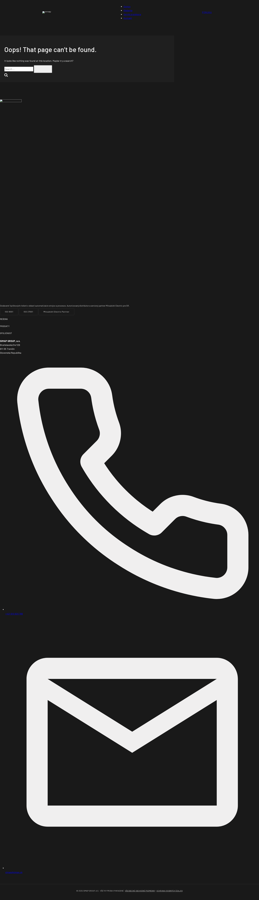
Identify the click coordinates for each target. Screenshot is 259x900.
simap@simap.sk (13, 872)
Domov (127, 6)
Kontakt (128, 18)
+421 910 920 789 (14, 613)
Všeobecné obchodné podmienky (140, 891)
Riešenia (128, 10)
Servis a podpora (132, 14)
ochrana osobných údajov (169, 891)
